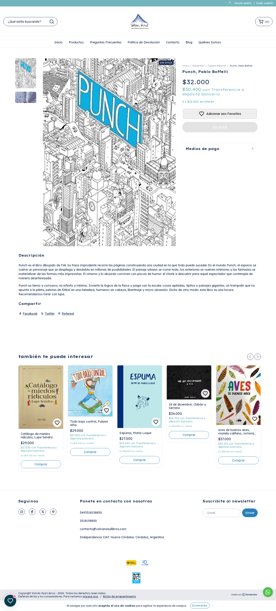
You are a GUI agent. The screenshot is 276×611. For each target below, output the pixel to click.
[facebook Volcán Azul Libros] (32, 511)
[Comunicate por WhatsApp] (268, 592)
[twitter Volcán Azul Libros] (42, 511)
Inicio (58, 42)
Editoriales (198, 65)
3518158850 (88, 521)
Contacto (172, 42)
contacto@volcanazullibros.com (103, 529)
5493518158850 (91, 513)
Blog (189, 42)
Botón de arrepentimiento (119, 596)
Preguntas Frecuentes (105, 42)
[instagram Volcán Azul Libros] (21, 511)
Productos (76, 42)
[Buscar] (51, 21)
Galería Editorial (217, 65)
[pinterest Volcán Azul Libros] (53, 511)
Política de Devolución (144, 42)
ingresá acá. (91, 596)
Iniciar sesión (242, 3)
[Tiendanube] (244, 595)
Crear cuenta (264, 3)
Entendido (199, 605)
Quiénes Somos (210, 42)
